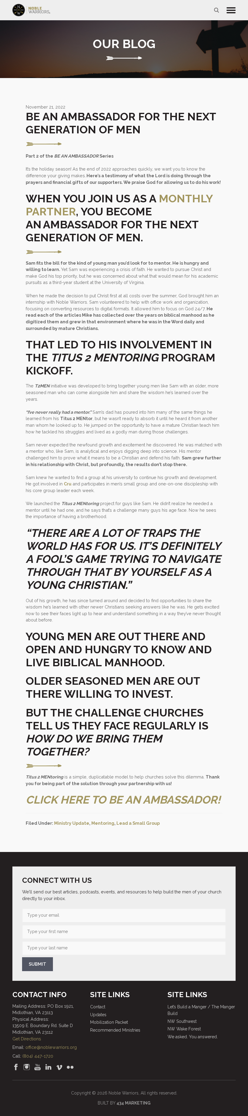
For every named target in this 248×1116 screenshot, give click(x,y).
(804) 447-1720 (37, 1056)
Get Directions (26, 1038)
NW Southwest (182, 1021)
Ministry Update (71, 823)
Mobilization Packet (109, 1022)
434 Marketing (133, 1103)
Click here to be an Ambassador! (123, 799)
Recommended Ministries (115, 1030)
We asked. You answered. (193, 1036)
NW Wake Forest (184, 1028)
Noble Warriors (31, 10)
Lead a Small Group (138, 823)
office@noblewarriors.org (51, 1047)
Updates (98, 1014)
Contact (97, 1006)
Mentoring (102, 823)
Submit (37, 964)
